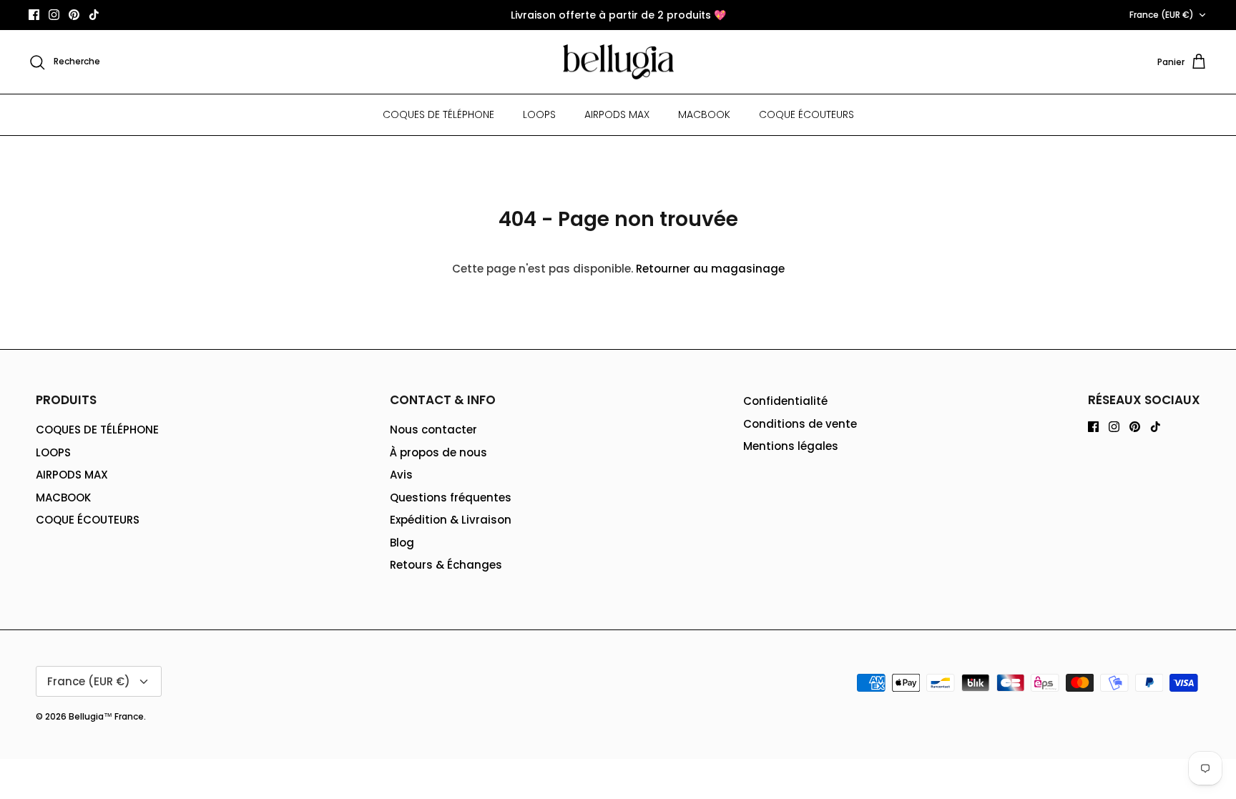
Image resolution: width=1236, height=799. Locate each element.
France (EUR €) (1161, 15)
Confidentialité (785, 400)
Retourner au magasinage (710, 268)
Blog (402, 542)
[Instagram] (54, 14)
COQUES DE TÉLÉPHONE (438, 114)
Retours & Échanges (446, 564)
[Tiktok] (94, 14)
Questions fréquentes (450, 497)
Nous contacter (433, 429)
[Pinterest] (74, 14)
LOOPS (539, 114)
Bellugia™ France (106, 716)
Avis (401, 474)
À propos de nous (438, 452)
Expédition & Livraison (450, 519)
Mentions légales (790, 446)
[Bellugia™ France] (618, 62)
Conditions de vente (800, 423)
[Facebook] (34, 14)
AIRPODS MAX (616, 114)
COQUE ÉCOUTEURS (806, 114)
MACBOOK (704, 114)
